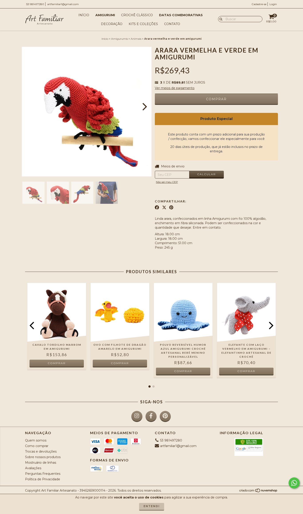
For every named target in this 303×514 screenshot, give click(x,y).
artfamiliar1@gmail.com (63, 4)
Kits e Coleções (143, 24)
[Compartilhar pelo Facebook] (157, 207)
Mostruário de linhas (40, 463)
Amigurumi (105, 15)
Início (83, 15)
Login (273, 4)
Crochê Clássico (137, 15)
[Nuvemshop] (258, 491)
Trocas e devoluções (41, 451)
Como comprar (36, 446)
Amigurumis (119, 38)
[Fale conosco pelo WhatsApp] (294, 482)
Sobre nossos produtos (43, 457)
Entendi (152, 506)
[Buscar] (220, 19)
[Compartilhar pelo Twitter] (164, 207)
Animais (136, 38)
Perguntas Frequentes (42, 474)
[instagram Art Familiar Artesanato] (136, 416)
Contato (172, 24)
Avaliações (33, 468)
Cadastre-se (259, 4)
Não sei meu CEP (167, 182)
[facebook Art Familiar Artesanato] (151, 416)
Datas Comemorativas (181, 15)
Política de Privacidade (42, 479)
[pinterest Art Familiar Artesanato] (165, 416)
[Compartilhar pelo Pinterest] (171, 207)
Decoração (111, 24)
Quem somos (35, 440)
